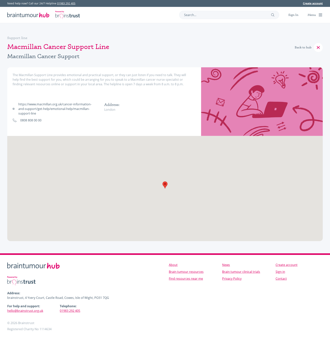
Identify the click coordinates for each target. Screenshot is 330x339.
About (173, 265)
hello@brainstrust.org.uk (25, 311)
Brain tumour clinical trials (241, 272)
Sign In (293, 15)
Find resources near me (186, 278)
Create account (313, 3)
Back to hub (303, 47)
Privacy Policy (232, 278)
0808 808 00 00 (30, 120)
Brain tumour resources (186, 272)
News (226, 265)
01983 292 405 (66, 3)
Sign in (280, 272)
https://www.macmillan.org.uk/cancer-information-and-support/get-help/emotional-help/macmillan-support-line (54, 108)
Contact (281, 278)
